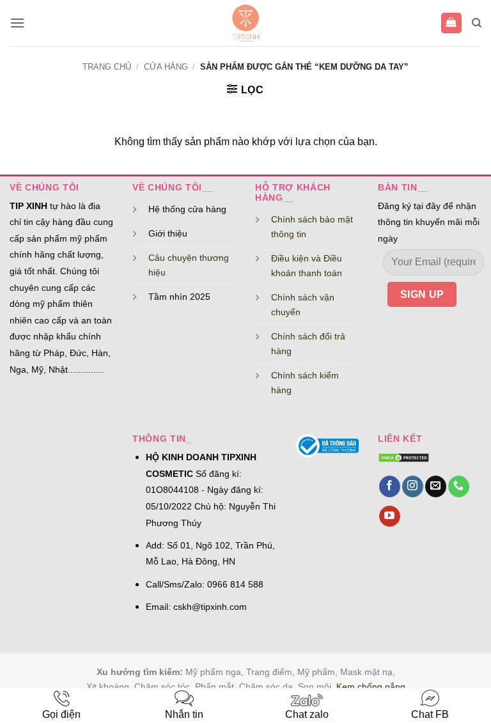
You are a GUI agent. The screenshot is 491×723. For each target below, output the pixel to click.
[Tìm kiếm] (476, 23)
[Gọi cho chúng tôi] (458, 486)
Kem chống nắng (370, 686)
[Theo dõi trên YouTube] (389, 516)
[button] (17, 22)
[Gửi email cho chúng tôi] (435, 486)
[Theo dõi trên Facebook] (389, 486)
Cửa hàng (166, 67)
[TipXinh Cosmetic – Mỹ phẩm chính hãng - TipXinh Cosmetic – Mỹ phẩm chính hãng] (246, 23)
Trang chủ (106, 67)
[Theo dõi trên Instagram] (412, 486)
